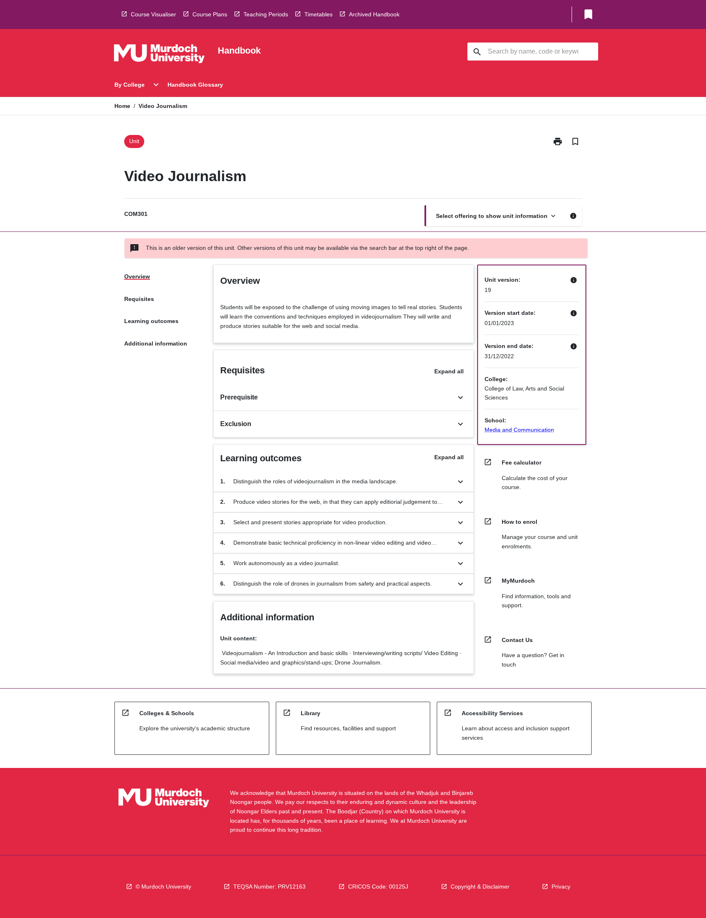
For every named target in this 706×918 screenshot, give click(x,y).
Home (122, 106)
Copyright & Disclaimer (480, 886)
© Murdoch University (163, 886)
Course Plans (209, 14)
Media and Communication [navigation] (519, 429)
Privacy (561, 886)
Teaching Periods (266, 14)
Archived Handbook (374, 14)
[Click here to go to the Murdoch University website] (159, 55)
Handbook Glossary (195, 84)
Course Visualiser (153, 14)
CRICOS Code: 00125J (378, 886)
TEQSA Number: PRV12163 (269, 886)
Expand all (449, 371)
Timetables (318, 14)
